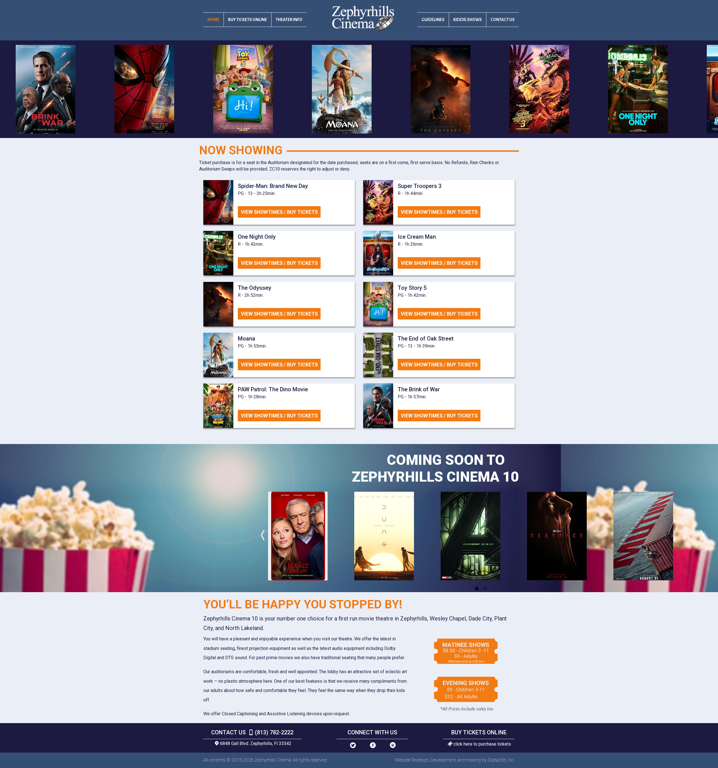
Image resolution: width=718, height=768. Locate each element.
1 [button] (477, 588)
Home (213, 19)
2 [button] (485, 588)
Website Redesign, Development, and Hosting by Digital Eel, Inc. (455, 760)
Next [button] (700, 536)
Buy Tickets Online (247, 19)
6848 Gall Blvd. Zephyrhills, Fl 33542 (255, 743)
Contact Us (503, 19)
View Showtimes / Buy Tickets (279, 212)
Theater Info (289, 19)
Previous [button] (261, 536)
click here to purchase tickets (482, 744)
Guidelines (433, 19)
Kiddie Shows (467, 19)
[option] (162, 89)
